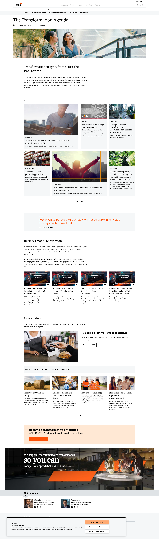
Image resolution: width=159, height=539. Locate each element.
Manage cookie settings (97, 531)
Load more (79, 201)
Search (140, 5)
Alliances (64, 369)
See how (29, 474)
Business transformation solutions (66, 9)
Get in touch (84, 12)
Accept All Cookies (97, 522)
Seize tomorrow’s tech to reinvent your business (29, 9)
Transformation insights (38, 12)
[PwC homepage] (19, 4)
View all (78, 416)
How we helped (88, 345)
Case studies (73, 12)
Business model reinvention (57, 12)
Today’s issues (49, 9)
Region (54, 369)
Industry (44, 369)
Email (39, 507)
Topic (35, 369)
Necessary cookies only (97, 527)
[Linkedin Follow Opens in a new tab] (35, 506)
